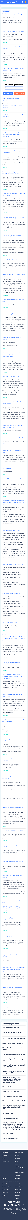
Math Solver (5, 1192)
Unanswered (5, 1161)
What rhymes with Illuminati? (10, 1027)
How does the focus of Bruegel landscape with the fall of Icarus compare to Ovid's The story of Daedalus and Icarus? (11, 1080)
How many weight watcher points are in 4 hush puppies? (13, 1065)
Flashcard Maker (6, 1186)
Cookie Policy (18, 1195)
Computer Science (19, 1172)
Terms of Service (19, 1186)
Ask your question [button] (19, 93)
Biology (16, 1161)
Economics (17, 1175)
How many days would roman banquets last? (13, 1059)
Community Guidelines (8, 1181)
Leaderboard (5, 1155)
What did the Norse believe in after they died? (12, 1048)
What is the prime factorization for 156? (14, 1038)
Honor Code (5, 1184)
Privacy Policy (18, 1189)
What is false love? (7, 1087)
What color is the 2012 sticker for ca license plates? (12, 1033)
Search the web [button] (8, 93)
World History (18, 1164)
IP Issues (17, 1198)
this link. (4, 443)
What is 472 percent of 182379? (11, 1118)
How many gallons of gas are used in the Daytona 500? (13, 1072)
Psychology (17, 1169)
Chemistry (17, 1158)
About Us (17, 1181)
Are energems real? (8, 1113)
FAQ (3, 1195)
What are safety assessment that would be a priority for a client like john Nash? (13, 1107)
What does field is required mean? (12, 1096)
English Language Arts (20, 1167)
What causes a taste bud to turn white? (13, 1054)
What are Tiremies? (8, 1133)
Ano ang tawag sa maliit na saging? (12, 1043)
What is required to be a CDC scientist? (13, 1101)
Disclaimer (17, 1192)
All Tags (4, 1158)
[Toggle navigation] (2, 2)
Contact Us (17, 1184)
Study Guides (5, 1189)
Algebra (17, 1155)
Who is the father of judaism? (11, 1091)
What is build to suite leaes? (10, 1138)
